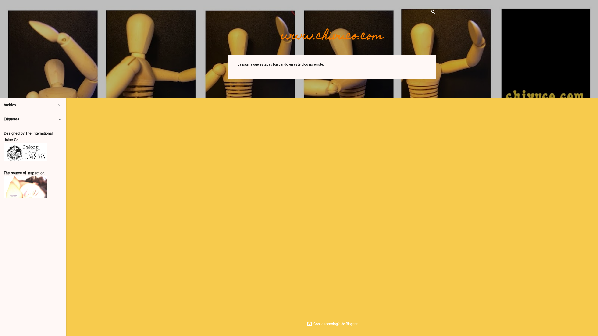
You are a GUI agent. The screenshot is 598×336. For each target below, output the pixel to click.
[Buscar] (433, 13)
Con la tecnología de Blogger (335, 324)
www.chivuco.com (332, 37)
